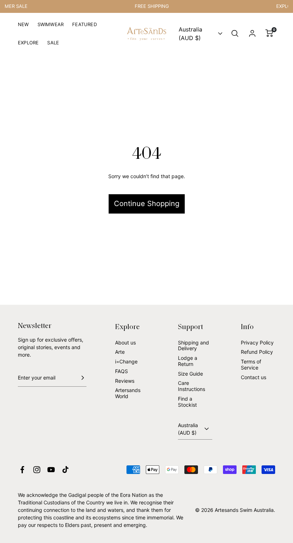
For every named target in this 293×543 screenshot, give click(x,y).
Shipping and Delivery (193, 345)
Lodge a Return (187, 361)
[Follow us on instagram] (37, 469)
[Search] (235, 33)
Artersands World (127, 393)
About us (125, 342)
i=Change (126, 361)
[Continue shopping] (146, 179)
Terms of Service (251, 364)
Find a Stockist (187, 402)
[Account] (252, 33)
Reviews (124, 381)
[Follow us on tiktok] (65, 469)
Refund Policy (257, 352)
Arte (120, 352)
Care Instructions (191, 386)
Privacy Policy (257, 342)
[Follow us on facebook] (22, 469)
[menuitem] (23, 27)
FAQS (121, 371)
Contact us (253, 377)
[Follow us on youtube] (51, 469)
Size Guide (190, 374)
